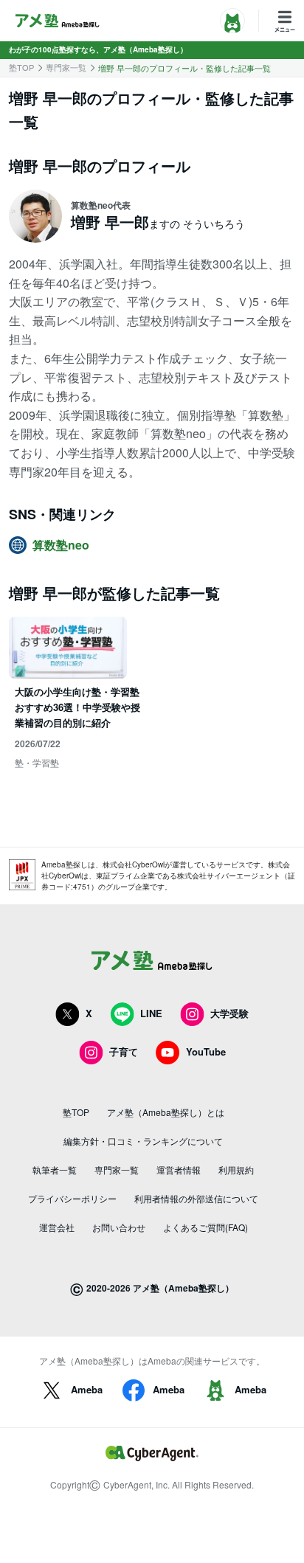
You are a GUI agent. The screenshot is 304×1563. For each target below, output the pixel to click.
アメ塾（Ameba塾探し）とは (165, 1112)
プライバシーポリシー (72, 1198)
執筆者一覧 (54, 1169)
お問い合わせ (118, 1227)
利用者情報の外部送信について (196, 1198)
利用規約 (236, 1169)
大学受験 (229, 1013)
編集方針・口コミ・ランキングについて (143, 1140)
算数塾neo (60, 544)
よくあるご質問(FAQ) (205, 1227)
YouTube (206, 1051)
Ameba (87, 1389)
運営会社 (57, 1227)
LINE (151, 1013)
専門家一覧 (66, 67)
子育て (123, 1051)
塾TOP (21, 67)
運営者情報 (178, 1169)
